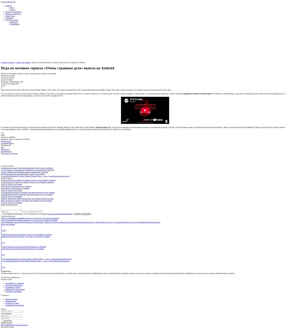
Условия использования (14, 305)
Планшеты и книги (12, 287)
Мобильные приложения (15, 289)
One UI (12, 10)
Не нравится (6, 151)
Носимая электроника (13, 285)
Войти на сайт (6, 323)
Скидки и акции (11, 20)
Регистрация (6, 325)
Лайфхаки (9, 18)
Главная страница (8, 62)
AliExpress (14, 22)
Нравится (5, 149)
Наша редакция (11, 299)
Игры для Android (23, 62)
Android (8, 6)
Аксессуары (10, 16)
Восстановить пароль (19, 325)
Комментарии (10, 301)
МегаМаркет (15, 24)
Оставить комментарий (82, 214)
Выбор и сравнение (13, 14)
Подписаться (7, 142)
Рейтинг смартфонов (13, 12)
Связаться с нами (12, 303)
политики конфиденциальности (60, 214)
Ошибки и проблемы (13, 291)
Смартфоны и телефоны (14, 283)
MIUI (12, 8)
